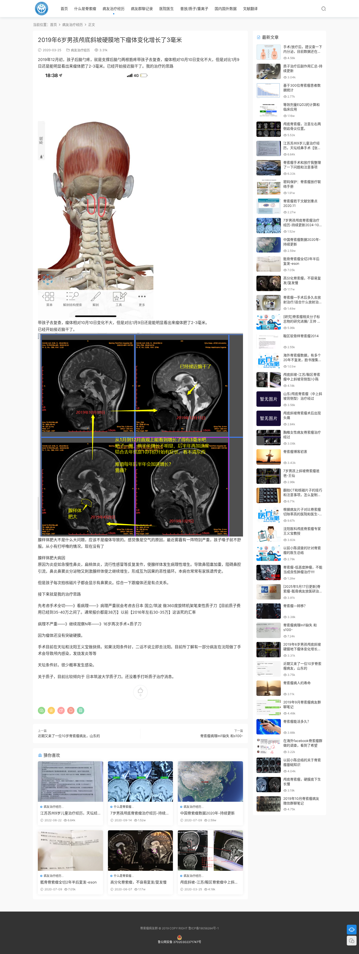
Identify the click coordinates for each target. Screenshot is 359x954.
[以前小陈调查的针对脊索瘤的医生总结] (268, 553)
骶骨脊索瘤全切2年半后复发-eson (68, 882)
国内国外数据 (226, 8)
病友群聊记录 (142, 8)
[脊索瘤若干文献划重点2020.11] (268, 206)
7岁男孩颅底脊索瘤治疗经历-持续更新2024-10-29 (139, 813)
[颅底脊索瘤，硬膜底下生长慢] (268, 784)
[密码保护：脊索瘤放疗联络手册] (268, 187)
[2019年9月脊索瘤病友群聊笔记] (268, 707)
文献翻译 (250, 8)
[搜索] (323, 8)
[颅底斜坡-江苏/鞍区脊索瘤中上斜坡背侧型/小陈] (210, 850)
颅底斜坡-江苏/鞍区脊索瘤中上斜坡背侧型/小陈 (209, 882)
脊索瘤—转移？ (295, 606)
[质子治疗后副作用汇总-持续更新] (268, 71)
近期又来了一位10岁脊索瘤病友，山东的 (69, 736)
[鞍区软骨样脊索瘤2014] (268, 341)
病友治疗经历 (114, 8)
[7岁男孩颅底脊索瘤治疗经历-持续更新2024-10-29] (140, 781)
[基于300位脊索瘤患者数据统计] (268, 90)
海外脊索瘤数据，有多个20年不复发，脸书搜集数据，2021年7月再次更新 (302, 360)
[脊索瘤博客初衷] (268, 457)
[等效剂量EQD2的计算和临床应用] (268, 110)
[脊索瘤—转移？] (268, 611)
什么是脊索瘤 (85, 8)
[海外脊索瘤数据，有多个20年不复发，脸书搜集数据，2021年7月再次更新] (268, 360)
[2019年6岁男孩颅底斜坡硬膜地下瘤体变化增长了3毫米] (268, 649)
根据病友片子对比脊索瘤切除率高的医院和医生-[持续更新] (302, 514)
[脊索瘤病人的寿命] (268, 688)
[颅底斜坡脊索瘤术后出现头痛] (268, 418)
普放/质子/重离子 (194, 8)
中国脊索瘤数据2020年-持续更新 (207, 813)
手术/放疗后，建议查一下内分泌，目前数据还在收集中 (302, 51)
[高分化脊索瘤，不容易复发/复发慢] (140, 850)
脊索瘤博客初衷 (295, 451)
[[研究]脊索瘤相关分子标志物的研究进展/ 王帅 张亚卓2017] (268, 322)
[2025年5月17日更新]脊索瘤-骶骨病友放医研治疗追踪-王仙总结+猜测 (302, 591)
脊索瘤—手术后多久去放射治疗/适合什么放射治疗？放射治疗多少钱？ (302, 302)
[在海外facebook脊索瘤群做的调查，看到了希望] (268, 746)
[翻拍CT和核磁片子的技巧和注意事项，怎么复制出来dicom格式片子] (268, 495)
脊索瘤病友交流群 (41, 8)
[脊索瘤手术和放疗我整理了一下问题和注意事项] (268, 167)
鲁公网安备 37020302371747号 (179, 942)
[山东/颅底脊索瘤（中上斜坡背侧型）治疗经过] (268, 399)
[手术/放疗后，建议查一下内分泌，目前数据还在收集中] (268, 52)
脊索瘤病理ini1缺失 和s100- (221, 736)
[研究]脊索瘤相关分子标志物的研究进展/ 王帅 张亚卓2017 (302, 321)
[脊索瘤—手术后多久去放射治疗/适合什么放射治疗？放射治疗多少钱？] (268, 302)
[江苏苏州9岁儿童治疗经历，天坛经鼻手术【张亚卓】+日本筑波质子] (70, 781)
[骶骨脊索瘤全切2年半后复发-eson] (70, 850)
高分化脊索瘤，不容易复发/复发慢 (138, 882)
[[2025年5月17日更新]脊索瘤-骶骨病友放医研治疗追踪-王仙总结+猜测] (268, 591)
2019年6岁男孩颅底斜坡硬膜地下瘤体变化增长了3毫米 (302, 649)
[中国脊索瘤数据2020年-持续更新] (210, 781)
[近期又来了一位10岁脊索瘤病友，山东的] (268, 669)
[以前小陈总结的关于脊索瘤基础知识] (268, 765)
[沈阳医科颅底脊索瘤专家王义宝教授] (268, 534)
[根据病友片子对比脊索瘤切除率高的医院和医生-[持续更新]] (268, 514)
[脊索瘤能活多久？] (268, 726)
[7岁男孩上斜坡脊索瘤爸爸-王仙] (268, 476)
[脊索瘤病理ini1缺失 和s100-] (268, 630)
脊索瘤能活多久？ (297, 721)
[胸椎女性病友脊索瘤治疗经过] (268, 437)
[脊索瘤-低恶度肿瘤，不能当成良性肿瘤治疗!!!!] (268, 572)
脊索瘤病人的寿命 (297, 683)
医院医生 (166, 8)
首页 (64, 8)
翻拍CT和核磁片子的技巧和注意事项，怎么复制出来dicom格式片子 (302, 495)
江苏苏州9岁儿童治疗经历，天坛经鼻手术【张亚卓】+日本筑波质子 (68, 813)
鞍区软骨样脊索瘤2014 (301, 336)
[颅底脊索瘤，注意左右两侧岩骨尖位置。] (268, 129)
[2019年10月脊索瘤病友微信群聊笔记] (268, 804)
